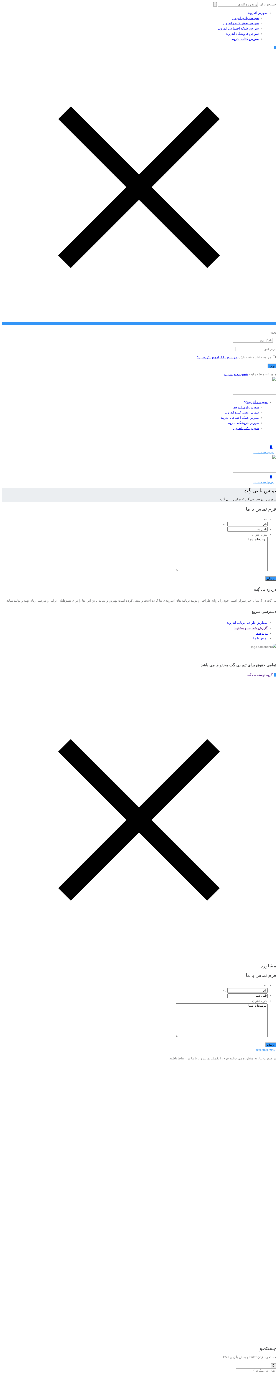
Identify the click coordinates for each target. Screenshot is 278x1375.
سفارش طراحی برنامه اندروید (247, 622)
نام (266, 519)
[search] (273, 1365)
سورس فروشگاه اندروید (242, 33)
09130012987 (265, 1050)
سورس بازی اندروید (245, 18)
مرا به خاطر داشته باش (255, 357)
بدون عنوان (260, 534)
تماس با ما (260, 638)
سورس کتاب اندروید (245, 39)
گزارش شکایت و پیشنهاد (251, 628)
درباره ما (262, 633)
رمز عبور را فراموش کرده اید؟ (217, 357)
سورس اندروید (258, 13)
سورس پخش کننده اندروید (241, 23)
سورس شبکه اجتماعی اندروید (238, 28)
